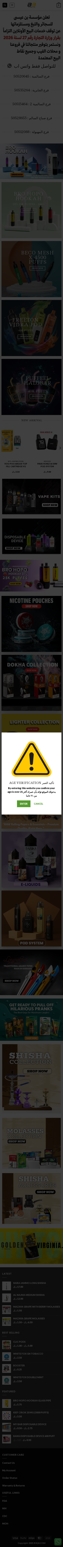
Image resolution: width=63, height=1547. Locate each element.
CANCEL (38, 803)
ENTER (24, 803)
